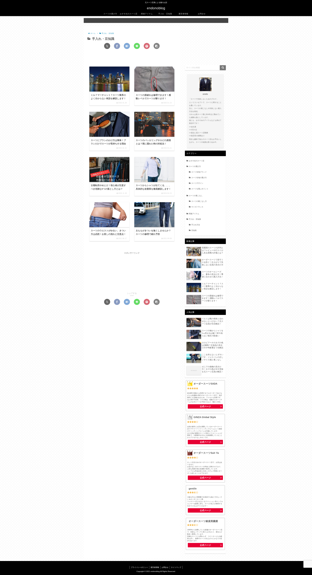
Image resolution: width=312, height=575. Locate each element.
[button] (157, 46)
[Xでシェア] (107, 46)
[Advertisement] (131, 58)
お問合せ (165, 567)
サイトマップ (176, 567)
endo (205, 94)
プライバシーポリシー (139, 567)
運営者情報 (155, 567)
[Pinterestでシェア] (147, 46)
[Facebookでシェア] (117, 46)
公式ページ (205, 406)
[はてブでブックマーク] (127, 46)
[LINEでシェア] (137, 46)
